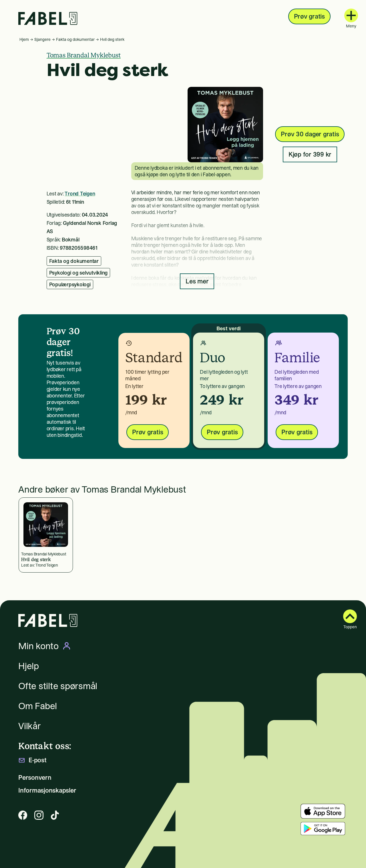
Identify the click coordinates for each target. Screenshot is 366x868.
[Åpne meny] (351, 15)
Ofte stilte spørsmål (57, 686)
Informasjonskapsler (47, 790)
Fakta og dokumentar (75, 39)
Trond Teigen (80, 193)
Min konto (38, 646)
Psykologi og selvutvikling (78, 272)
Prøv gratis (309, 16)
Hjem (24, 39)
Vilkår (29, 726)
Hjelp (28, 666)
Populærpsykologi (70, 284)
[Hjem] (47, 18)
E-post (38, 760)
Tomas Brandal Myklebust (84, 55)
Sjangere (42, 39)
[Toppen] (350, 616)
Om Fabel (37, 706)
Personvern (34, 777)
